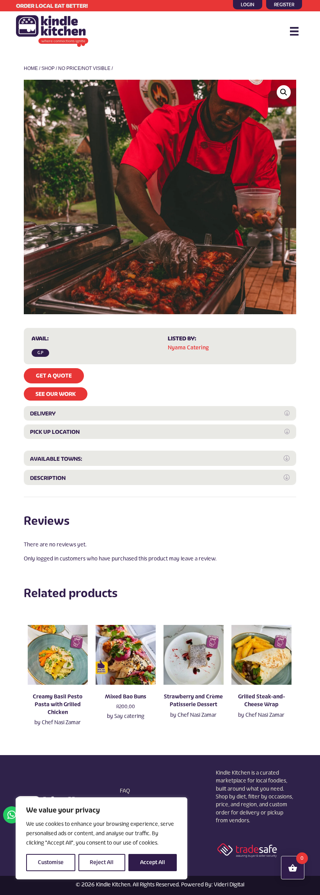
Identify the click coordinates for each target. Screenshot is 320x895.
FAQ (125, 791)
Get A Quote (54, 375)
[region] (101, 838)
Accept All (152, 862)
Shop (48, 68)
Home (31, 68)
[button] (284, 92)
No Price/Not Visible (84, 68)
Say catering (129, 716)
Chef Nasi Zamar (61, 722)
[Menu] (294, 31)
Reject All (102, 862)
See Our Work (56, 393)
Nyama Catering (188, 347)
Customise (51, 862)
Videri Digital (229, 884)
